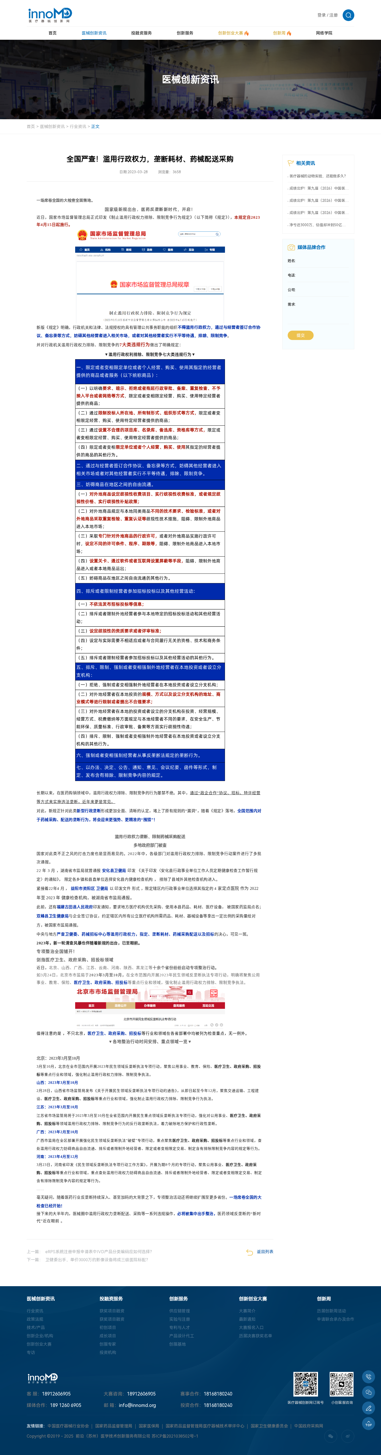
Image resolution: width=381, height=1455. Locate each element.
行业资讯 (78, 126)
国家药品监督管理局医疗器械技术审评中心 (205, 1426)
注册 (333, 15)
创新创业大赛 (39, 1344)
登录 (322, 15)
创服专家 (108, 1344)
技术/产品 (36, 1327)
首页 (31, 126)
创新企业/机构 (40, 1335)
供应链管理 (179, 1311)
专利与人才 (179, 1327)
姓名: (292, 261)
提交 (301, 335)
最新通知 (247, 1319)
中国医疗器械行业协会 (68, 1426)
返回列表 (265, 1251)
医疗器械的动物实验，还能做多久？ (319, 176)
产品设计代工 (181, 1335)
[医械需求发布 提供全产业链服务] (368, 1407)
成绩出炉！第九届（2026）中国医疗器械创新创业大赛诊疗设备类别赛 (319, 213)
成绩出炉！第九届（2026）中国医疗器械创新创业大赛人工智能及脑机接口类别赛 (319, 188)
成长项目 (108, 1335)
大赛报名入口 (251, 1327)
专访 (31, 1352)
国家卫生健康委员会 (269, 1426)
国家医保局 (149, 1426)
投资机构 (108, 1352)
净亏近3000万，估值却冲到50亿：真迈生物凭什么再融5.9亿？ (319, 225)
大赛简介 (247, 1311)
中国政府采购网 (308, 1426)
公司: (292, 290)
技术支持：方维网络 (235, 1436)
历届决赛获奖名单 (255, 1335)
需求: (292, 304)
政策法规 (35, 1319)
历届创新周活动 (331, 1311)
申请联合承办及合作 (335, 1319)
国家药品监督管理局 (113, 1426)
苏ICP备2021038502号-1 (175, 1436)
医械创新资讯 (52, 126)
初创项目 (108, 1327)
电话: (292, 275)
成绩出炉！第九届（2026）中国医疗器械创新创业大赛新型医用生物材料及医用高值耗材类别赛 (319, 200)
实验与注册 (179, 1319)
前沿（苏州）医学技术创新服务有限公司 (113, 1436)
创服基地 (177, 1344)
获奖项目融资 (112, 1311)
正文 (95, 126)
